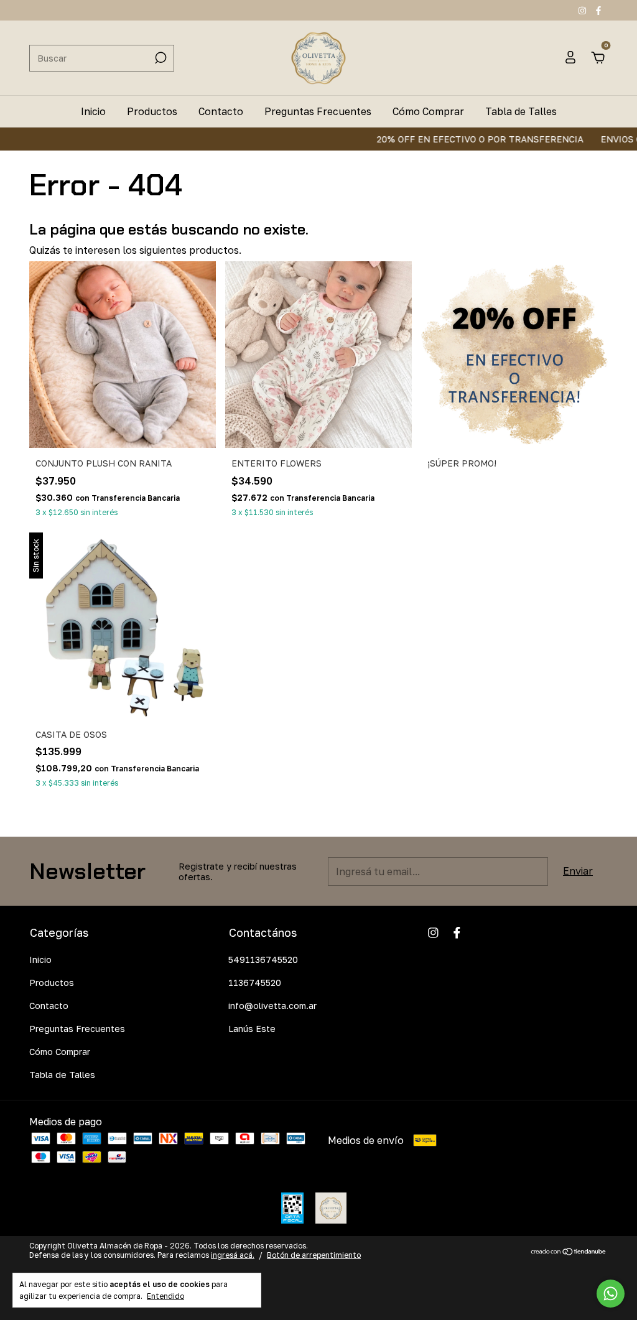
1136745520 (254, 982)
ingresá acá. (232, 1255)
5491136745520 (263, 959)
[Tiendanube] (569, 1252)
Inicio (93, 111)
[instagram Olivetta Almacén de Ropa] (583, 10)
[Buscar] (159, 57)
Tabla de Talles (521, 111)
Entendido (165, 1296)
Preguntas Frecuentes (317, 111)
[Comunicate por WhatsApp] (611, 1294)
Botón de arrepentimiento (314, 1255)
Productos (152, 111)
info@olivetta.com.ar (272, 1005)
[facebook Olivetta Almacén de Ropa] (598, 10)
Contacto (220, 111)
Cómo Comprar (428, 111)
